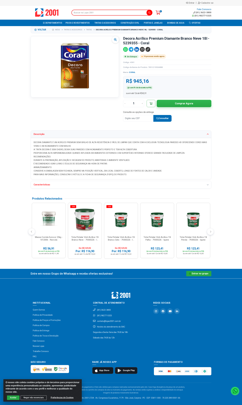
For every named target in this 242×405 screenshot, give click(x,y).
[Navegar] (31, 231)
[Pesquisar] (149, 13)
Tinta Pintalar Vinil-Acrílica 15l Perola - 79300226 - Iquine (193, 238)
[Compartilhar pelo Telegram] (131, 49)
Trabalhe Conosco (41, 351)
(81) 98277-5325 (202, 15)
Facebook (163, 311)
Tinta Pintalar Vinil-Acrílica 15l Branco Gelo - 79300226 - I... (121, 238)
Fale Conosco (39, 341)
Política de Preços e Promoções (47, 320)
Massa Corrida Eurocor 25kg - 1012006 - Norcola (49, 238)
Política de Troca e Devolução (46, 336)
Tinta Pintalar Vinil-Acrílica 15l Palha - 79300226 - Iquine (157, 238)
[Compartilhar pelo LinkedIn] (136, 49)
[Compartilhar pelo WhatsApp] (125, 49)
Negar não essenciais (34, 397)
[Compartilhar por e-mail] (142, 49)
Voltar (42, 29)
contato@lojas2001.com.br (109, 321)
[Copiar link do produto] (148, 49)
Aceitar (13, 397)
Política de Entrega (41, 330)
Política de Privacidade (43, 315)
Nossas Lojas (38, 346)
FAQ (34, 356)
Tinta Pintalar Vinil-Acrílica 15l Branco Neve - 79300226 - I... (84, 238)
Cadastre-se (207, 3)
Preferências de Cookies (62, 397)
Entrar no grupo (200, 273)
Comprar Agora (184, 103)
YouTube (170, 311)
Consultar (163, 118)
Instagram (156, 311)
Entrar (191, 3)
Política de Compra (41, 325)
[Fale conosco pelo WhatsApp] (235, 391)
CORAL (132, 72)
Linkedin (177, 311)
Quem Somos (39, 310)
